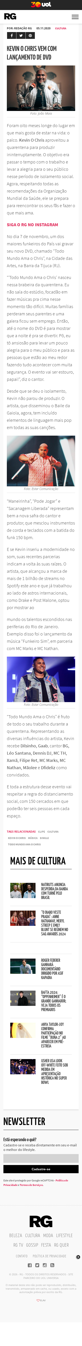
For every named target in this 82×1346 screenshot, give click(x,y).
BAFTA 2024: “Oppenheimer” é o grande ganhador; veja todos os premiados (53, 1001)
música (33, 838)
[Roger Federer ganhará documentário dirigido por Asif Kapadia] (23, 972)
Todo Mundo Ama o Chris (24, 844)
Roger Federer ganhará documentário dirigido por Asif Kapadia (52, 969)
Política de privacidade (49, 1256)
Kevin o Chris (17, 838)
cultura (53, 831)
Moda (48, 1235)
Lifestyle (64, 1235)
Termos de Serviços (31, 1185)
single (44, 838)
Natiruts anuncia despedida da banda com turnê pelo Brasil (54, 891)
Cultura (60, 28)
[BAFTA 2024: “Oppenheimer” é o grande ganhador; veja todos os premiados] (23, 1004)
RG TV (18, 1245)
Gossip (32, 1245)
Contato (22, 1256)
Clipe (41, 831)
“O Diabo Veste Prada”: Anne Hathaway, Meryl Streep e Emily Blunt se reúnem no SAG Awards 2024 (54, 923)
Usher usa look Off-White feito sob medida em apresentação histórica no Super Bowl (54, 1072)
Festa (46, 1245)
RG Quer (61, 1245)
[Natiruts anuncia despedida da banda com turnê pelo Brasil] (23, 896)
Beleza (15, 1235)
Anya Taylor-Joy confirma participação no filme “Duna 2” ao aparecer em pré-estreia (53, 1035)
